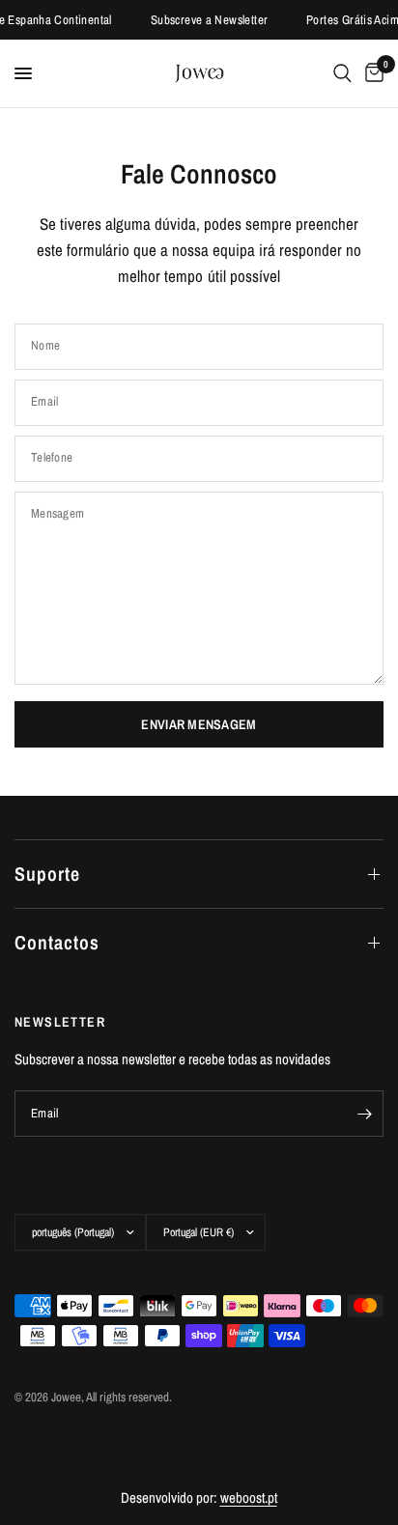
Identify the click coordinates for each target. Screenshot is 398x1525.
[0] (371, 73)
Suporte (47, 874)
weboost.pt (248, 1497)
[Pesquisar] (342, 73)
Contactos (57, 942)
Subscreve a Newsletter (208, 20)
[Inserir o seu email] (364, 1113)
